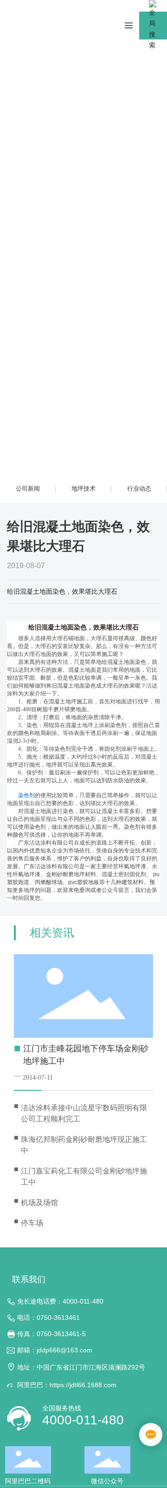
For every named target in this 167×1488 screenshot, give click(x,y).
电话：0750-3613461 (48, 1317)
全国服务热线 (61, 1408)
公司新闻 (28, 488)
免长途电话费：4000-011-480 (60, 1301)
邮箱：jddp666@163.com (54, 1350)
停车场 (32, 1223)
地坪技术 (83, 488)
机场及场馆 (39, 1202)
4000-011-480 (83, 1420)
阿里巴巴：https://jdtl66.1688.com (66, 1385)
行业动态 (139, 488)
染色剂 (26, 795)
